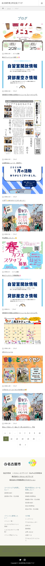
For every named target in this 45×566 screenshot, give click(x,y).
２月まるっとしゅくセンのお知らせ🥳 (14, 389)
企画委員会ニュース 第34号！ (12, 163)
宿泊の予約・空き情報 (31, 509)
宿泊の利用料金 (29, 506)
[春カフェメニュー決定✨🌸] (22, 37)
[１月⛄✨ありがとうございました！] (22, 180)
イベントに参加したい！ (11, 517)
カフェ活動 (16, 53)
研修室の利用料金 (30, 496)
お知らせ (27, 525)
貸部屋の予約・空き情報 (11, 496)
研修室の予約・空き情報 (32, 499)
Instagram (24, 559)
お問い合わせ (29, 532)
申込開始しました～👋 (9, 238)
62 (20, 444)
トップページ (29, 519)
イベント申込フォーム (10, 535)
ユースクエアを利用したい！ (12, 489)
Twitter (20, 559)
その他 (27, 516)
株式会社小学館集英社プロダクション (22, 480)
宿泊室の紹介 (29, 502)
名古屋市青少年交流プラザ (26, 563)
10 (39, 433)
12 (11, 439)
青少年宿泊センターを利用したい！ (33, 489)
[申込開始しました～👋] (22, 218)
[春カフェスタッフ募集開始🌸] (22, 255)
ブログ (15, 91)
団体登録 (27, 528)
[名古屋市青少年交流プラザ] (19, 3)
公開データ (28, 535)
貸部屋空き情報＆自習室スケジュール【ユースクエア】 (20, 95)
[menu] (42, 3)
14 (22, 439)
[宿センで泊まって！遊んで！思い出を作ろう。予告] (22, 407)
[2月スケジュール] (22, 331)
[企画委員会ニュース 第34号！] (22, 127)
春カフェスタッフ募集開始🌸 (11, 275)
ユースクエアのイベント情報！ (11, 525)
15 (28, 439)
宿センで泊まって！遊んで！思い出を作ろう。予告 (18, 427)
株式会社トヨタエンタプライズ (22, 476)
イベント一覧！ (9, 521)
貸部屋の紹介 (8, 493)
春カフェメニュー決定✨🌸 (11, 57)
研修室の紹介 (29, 493)
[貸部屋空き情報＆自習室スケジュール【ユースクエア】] (22, 74)
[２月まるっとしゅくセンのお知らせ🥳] (22, 369)
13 (17, 439)
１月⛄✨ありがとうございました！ (14, 200)
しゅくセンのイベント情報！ (11, 531)
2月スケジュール (7, 352)
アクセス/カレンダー (31, 522)
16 (34, 439)
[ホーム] (3, 8)
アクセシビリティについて (32, 539)
